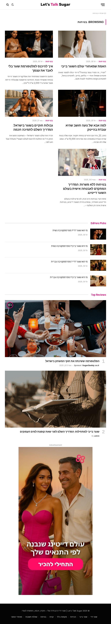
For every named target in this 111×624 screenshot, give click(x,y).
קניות (52, 617)
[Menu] (103, 4)
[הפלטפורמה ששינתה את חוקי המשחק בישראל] (55, 328)
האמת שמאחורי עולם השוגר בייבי (83, 66)
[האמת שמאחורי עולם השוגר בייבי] (82, 44)
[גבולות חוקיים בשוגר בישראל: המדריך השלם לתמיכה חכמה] (29, 103)
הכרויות (73, 617)
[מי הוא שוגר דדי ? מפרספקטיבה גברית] (98, 265)
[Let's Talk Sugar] (56, 4)
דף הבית (103, 13)
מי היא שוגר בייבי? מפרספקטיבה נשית (69, 246)
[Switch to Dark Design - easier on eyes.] (12, 4)
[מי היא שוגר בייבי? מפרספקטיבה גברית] (98, 280)
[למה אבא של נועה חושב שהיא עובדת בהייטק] (82, 103)
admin (96, 436)
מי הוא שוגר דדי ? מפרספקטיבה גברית (69, 261)
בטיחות (102, 61)
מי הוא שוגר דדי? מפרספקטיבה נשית (70, 230)
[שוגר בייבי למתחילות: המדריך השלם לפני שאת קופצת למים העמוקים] (55, 399)
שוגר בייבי (83, 617)
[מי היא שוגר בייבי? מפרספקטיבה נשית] (98, 249)
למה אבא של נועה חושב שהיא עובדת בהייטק (86, 127)
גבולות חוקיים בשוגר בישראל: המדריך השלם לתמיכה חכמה (33, 127)
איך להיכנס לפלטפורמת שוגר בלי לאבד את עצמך (30, 68)
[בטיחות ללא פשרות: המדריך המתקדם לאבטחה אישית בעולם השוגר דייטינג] (82, 162)
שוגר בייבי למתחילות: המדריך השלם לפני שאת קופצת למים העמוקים (59, 431)
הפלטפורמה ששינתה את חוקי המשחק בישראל (72, 361)
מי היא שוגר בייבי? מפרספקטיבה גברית (69, 277)
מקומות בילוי (62, 617)
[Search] (7, 4)
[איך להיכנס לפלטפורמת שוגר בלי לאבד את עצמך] (29, 44)
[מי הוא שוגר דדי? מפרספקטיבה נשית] (98, 234)
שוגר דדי (93, 617)
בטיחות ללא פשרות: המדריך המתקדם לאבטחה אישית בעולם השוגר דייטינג (84, 189)
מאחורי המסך (16, 617)
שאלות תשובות (31, 617)
